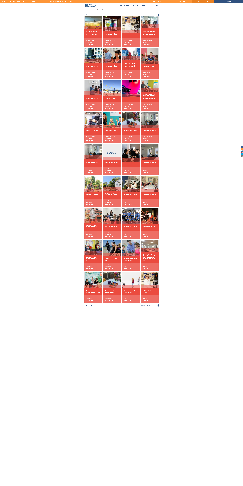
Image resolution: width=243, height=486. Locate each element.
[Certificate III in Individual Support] (112, 249)
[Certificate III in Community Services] (93, 185)
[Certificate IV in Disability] (131, 89)
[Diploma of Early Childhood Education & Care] (131, 217)
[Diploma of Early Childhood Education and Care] (131, 121)
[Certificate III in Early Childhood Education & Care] (112, 89)
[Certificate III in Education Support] (93, 121)
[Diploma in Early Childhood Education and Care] (112, 121)
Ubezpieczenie (26, 1)
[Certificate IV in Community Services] (149, 281)
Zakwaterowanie (16, 1)
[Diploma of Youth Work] (131, 153)
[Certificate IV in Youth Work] (131, 25)
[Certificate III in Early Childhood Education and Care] (112, 25)
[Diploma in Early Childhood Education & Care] (149, 57)
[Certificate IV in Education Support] (149, 217)
